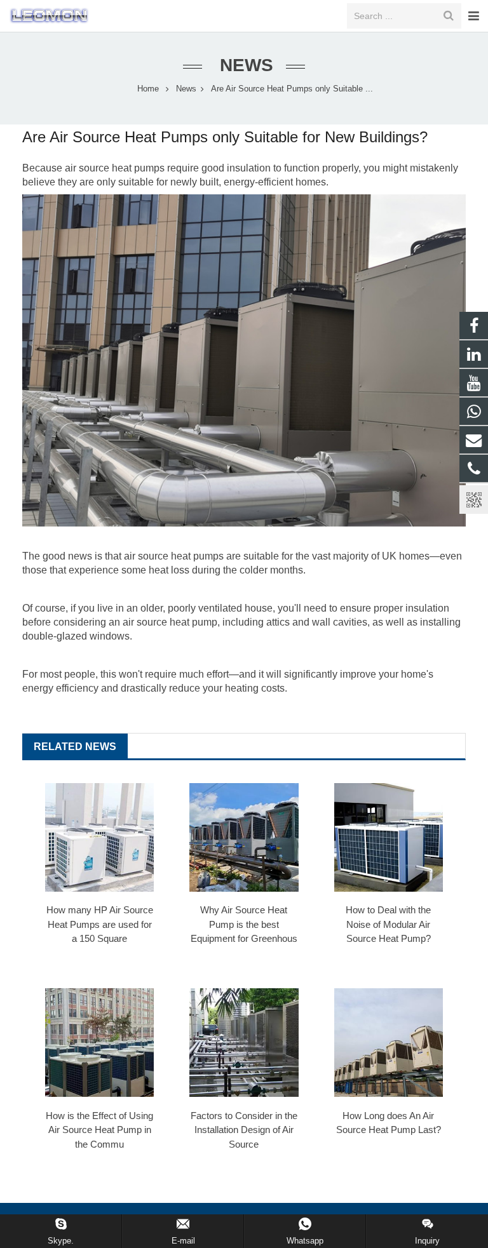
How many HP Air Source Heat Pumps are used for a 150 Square (99, 924)
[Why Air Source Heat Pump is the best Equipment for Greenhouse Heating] (243, 837)
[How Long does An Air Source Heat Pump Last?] (388, 1042)
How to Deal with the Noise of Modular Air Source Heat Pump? (388, 924)
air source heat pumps (115, 168)
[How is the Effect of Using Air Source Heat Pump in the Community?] (99, 1042)
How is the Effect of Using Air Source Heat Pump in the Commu (99, 1130)
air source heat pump (170, 622)
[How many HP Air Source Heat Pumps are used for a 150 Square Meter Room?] (99, 837)
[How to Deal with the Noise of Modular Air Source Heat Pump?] (388, 837)
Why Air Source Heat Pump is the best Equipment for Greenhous (244, 924)
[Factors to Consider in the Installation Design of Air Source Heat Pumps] (243, 1042)
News (244, 65)
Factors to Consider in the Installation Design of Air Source (244, 1130)
